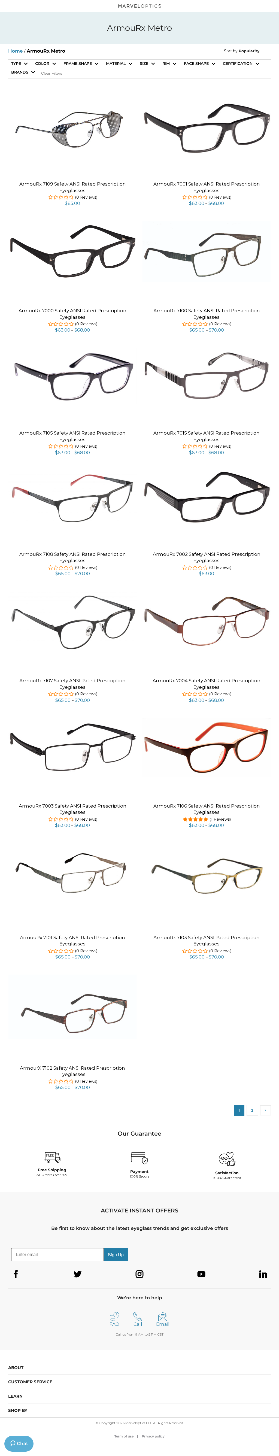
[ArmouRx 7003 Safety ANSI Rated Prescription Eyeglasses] (72, 723)
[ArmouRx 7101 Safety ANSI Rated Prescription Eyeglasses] (72, 850)
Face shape (196, 63)
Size (144, 63)
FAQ (114, 1324)
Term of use (124, 1436)
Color (42, 63)
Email (162, 1324)
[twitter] (78, 1274)
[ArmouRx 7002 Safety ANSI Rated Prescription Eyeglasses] (206, 473)
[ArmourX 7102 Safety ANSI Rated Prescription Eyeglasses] (72, 977)
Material (116, 63)
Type (16, 63)
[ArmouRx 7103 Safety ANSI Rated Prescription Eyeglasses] (206, 846)
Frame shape (77, 63)
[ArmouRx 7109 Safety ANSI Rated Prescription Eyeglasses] (72, 104)
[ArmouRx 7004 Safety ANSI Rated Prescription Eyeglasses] (206, 597)
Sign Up (116, 1254)
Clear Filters (51, 73)
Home (15, 51)
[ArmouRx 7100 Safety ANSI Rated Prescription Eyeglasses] (206, 224)
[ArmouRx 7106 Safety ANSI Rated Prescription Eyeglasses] (206, 721)
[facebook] (16, 1274)
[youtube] (201, 1274)
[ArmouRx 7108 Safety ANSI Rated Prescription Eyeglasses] (72, 473)
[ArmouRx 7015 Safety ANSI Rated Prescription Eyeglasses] (206, 352)
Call (138, 1324)
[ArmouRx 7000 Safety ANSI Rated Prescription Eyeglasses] (72, 227)
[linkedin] (263, 1274)
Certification (238, 63)
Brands (19, 72)
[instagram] (139, 1274)
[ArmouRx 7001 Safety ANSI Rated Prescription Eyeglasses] (206, 104)
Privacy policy (153, 1436)
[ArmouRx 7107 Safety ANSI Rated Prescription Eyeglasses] (72, 594)
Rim (166, 63)
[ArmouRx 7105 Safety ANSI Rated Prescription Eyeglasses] (72, 350)
